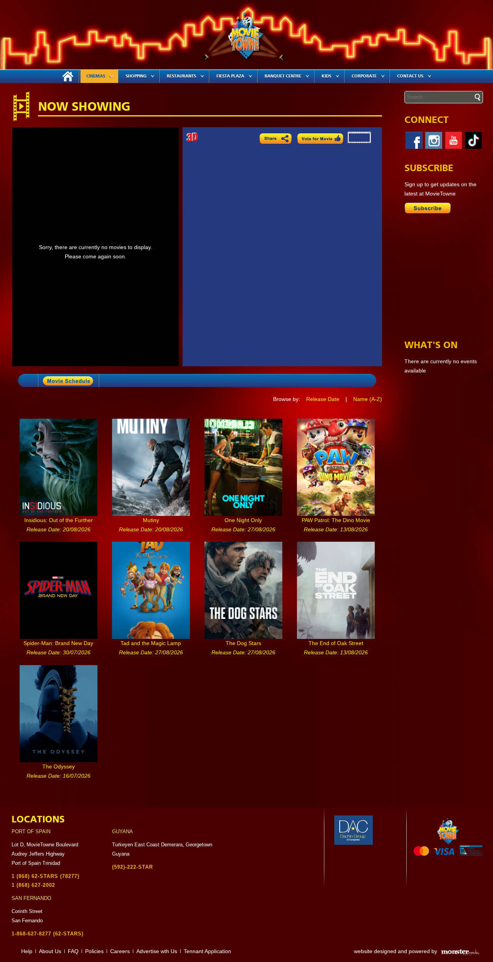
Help (26, 951)
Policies (94, 951)
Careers (120, 951)
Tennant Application (207, 951)
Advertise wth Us (156, 951)
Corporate (364, 76)
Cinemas (95, 76)
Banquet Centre (283, 76)
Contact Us (410, 76)
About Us (50, 951)
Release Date (322, 399)
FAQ (73, 951)
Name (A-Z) (367, 399)
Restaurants (181, 76)
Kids (326, 76)
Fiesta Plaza (230, 76)
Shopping (136, 76)
